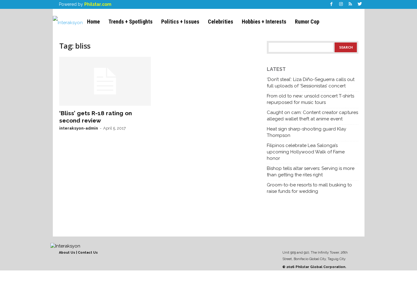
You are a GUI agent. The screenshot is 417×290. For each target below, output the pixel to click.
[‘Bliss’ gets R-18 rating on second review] (105, 81)
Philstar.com (97, 4)
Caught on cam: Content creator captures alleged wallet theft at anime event (312, 116)
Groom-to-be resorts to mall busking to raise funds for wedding (309, 188)
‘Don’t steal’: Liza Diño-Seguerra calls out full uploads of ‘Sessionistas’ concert (310, 83)
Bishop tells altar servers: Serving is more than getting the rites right (310, 172)
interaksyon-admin (78, 128)
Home (93, 21)
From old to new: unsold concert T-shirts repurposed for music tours (310, 99)
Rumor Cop (307, 21)
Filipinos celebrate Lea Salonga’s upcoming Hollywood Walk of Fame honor (306, 152)
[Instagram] (341, 4)
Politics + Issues (180, 21)
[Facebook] (331, 4)
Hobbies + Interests (264, 21)
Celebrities (220, 21)
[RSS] (350, 4)
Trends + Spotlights (130, 21)
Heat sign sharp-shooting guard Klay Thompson (306, 132)
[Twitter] (360, 4)
